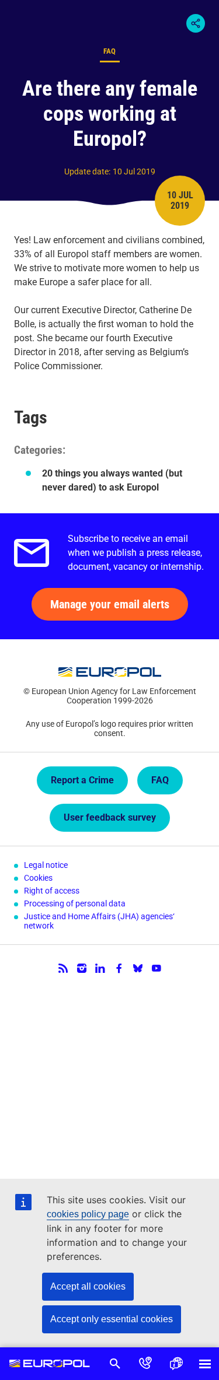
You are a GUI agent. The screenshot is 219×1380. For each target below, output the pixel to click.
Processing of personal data (75, 903)
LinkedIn (100, 968)
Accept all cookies (88, 1286)
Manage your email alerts (109, 604)
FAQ (160, 780)
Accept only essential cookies (111, 1319)
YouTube (156, 968)
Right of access (51, 890)
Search (115, 1363)
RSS (63, 968)
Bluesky (137, 968)
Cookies (38, 877)
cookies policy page (88, 1214)
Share (195, 23)
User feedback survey (110, 817)
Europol (50, 1363)
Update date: (87, 171)
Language (176, 1363)
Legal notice (46, 865)
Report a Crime (82, 780)
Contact (145, 1363)
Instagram (81, 968)
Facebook (119, 968)
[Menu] (205, 1363)
